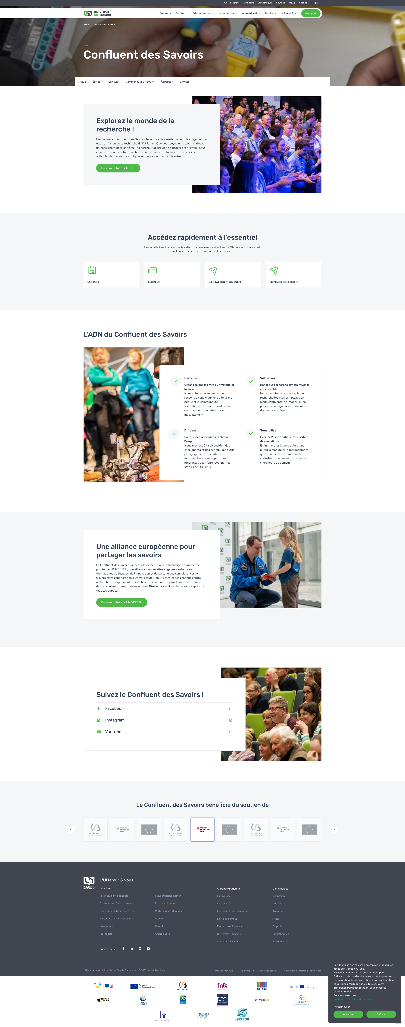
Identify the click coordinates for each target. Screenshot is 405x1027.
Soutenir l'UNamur (228, 941)
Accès (276, 919)
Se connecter (280, 941)
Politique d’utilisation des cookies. (353, 999)
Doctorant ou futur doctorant (117, 903)
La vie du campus (227, 919)
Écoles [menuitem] (96, 82)
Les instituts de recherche (232, 911)
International (249, 13)
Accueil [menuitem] (82, 82)
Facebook (114, 708)
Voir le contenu (111, 274)
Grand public (162, 934)
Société (269, 13)
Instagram (115, 720)
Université (287, 13)
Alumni (159, 918)
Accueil (87, 24)
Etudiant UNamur (165, 903)
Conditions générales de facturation (302, 970)
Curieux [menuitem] (113, 82)
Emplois (277, 926)
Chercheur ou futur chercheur (117, 911)
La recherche (226, 13)
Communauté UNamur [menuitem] (139, 82)
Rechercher (234, 2)
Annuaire (249, 2)
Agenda (303, 2)
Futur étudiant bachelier (114, 896)
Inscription (311, 13)
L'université (224, 896)
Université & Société (229, 934)
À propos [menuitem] (166, 82)
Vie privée (245, 970)
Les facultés (224, 903)
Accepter (348, 1014)
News (292, 2)
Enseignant (106, 926)
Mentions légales (224, 970)
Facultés (181, 13)
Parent (159, 926)
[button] (71, 829)
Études (164, 13)
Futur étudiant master (168, 896)
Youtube (113, 731)
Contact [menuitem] (184, 82)
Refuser (381, 1014)
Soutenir (280, 2)
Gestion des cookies (267, 970)
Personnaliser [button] (341, 1006)
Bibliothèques (265, 2)
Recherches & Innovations (232, 926)
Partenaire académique (169, 911)
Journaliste (106, 934)
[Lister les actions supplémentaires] (318, 2)
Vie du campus (202, 13)
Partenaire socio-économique (117, 918)
